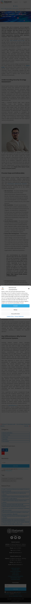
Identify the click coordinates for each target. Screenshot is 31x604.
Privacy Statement (19, 316)
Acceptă (15, 306)
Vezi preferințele (15, 313)
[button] (29, 288)
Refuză (15, 309)
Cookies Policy (10, 316)
